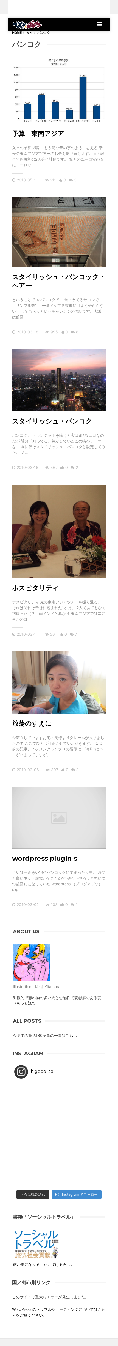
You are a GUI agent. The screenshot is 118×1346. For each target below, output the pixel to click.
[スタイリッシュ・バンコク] (59, 380)
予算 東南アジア (38, 133)
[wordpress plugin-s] (59, 817)
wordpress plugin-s (44, 858)
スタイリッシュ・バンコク (52, 421)
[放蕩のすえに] (59, 682)
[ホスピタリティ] (59, 531)
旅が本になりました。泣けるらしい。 (45, 1264)
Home (16, 33)
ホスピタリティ (35, 588)
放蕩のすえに (32, 723)
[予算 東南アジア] (59, 91)
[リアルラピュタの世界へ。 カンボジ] (37, 1174)
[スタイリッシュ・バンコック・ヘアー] (59, 232)
